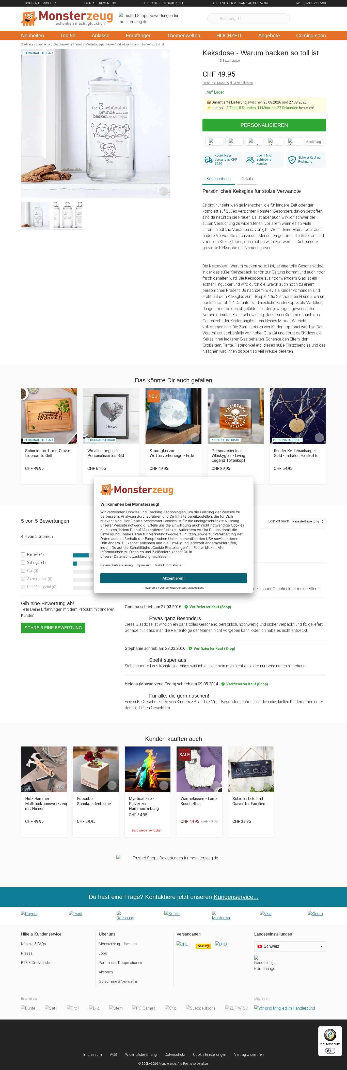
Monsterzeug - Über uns (118, 944)
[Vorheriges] (26, 123)
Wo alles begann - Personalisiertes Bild (105, 453)
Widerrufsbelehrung (141, 1054)
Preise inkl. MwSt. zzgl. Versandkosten (227, 83)
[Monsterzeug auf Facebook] (163, 1036)
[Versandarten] (212, 948)
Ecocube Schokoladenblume (94, 801)
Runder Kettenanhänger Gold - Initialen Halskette (296, 453)
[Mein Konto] (315, 18)
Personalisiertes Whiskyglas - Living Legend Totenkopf (228, 455)
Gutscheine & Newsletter (118, 981)
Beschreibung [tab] (219, 178)
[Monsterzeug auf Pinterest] (184, 1036)
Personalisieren (264, 125)
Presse (26, 953)
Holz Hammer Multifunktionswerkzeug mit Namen (44, 803)
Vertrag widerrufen (249, 1054)
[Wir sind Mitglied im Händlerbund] (284, 1008)
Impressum (92, 1054)
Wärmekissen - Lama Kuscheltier (199, 801)
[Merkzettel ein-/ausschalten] (163, 191)
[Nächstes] (165, 123)
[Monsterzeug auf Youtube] (204, 1036)
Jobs (103, 953)
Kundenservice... (236, 896)
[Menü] (339, 1029)
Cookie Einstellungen (209, 1054)
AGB (113, 1054)
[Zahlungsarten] (173, 916)
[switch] (330, 1051)
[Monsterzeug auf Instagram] (143, 1036)
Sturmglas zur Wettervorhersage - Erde (172, 453)
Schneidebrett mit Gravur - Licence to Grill (49, 453)
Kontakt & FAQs (33, 944)
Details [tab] (247, 178)
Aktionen (106, 972)
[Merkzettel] (300, 18)
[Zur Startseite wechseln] (67, 19)
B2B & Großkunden (36, 963)
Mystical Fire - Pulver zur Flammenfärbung (144, 803)
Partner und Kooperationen (120, 963)
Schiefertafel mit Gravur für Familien (248, 801)
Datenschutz (175, 1054)
